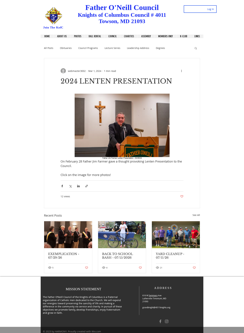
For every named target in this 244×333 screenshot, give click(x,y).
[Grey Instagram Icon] (166, 321)
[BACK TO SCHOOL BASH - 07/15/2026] (122, 234)
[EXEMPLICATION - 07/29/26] (68, 234)
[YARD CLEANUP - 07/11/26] (176, 234)
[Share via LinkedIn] (78, 186)
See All (196, 215)
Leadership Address (138, 48)
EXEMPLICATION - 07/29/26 (63, 255)
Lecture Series (112, 48)
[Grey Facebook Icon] (160, 321)
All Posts (48, 48)
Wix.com (96, 331)
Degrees (160, 48)
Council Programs (88, 48)
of (100, 15)
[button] (197, 36)
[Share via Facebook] (62, 186)
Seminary (153, 295)
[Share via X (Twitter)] (70, 186)
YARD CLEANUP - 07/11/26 (170, 255)
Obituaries (66, 48)
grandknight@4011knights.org (156, 307)
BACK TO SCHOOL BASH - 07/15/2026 (117, 255)
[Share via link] (86, 186)
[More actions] (181, 71)
